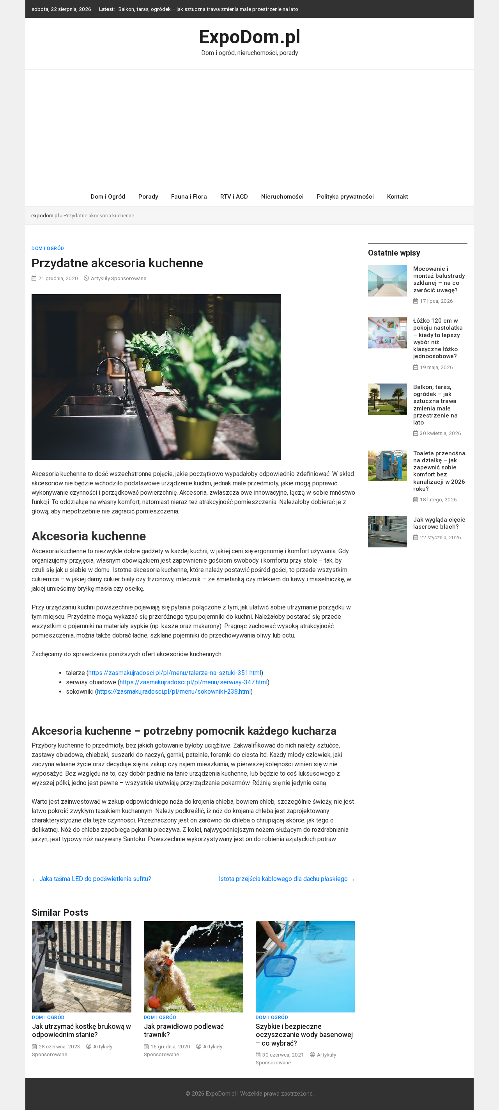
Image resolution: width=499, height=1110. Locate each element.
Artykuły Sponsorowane (118, 278)
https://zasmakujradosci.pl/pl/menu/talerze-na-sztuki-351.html (174, 673)
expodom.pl (45, 215)
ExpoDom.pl (250, 37)
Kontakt (397, 196)
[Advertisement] (249, 128)
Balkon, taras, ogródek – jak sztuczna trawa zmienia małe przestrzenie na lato (208, 9)
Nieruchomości (282, 196)
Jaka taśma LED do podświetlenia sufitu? (91, 879)
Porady (148, 196)
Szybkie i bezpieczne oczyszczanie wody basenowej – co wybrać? (304, 1035)
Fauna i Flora (189, 196)
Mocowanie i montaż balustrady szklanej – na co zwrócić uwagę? (439, 279)
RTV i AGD (234, 196)
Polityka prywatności (345, 196)
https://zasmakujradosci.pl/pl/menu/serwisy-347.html (193, 682)
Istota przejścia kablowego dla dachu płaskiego (287, 879)
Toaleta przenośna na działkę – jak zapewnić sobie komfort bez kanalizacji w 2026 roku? (439, 471)
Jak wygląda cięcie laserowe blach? (439, 523)
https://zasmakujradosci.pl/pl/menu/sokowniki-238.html (174, 691)
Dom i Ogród (108, 196)
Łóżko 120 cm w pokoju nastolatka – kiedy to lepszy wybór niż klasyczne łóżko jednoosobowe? (438, 338)
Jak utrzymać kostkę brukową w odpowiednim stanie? (81, 1031)
